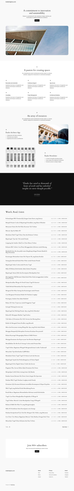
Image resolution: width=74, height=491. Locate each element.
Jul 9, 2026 (53, 339)
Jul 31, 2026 (53, 260)
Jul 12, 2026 (53, 331)
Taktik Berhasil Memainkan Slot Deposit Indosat (19, 286)
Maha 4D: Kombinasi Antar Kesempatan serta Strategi (20, 408)
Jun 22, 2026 (53, 408)
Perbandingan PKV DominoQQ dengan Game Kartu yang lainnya (24, 218)
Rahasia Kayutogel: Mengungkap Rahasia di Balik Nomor (21, 335)
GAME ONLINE (64, 218)
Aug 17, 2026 (53, 226)
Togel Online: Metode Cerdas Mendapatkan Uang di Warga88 (23, 400)
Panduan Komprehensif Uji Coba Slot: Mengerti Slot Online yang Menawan (27, 412)
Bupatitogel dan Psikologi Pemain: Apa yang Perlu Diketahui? (23, 311)
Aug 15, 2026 (53, 247)
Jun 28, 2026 (53, 376)
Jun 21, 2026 (53, 412)
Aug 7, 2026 (53, 256)
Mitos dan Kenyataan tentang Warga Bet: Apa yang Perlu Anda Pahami (25, 327)
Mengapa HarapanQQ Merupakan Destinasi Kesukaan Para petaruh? (24, 331)
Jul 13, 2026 (53, 327)
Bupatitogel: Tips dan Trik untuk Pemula (17, 239)
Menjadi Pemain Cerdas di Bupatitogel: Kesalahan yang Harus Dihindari (25, 222)
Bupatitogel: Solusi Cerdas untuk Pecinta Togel (19, 265)
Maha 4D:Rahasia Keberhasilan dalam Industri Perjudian (21, 269)
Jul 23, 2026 (53, 282)
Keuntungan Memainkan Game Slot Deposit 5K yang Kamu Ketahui (24, 256)
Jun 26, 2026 (53, 392)
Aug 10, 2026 (53, 251)
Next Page (65, 426)
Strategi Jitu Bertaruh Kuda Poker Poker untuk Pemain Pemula (23, 260)
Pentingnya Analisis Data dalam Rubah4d (17, 298)
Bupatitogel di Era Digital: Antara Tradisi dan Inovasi (20, 364)
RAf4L (60, 218)
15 (9, 426)
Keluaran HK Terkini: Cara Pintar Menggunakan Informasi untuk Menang (26, 247)
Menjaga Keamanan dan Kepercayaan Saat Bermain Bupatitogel (23, 339)
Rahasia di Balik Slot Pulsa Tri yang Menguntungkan (20, 404)
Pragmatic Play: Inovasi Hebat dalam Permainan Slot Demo (22, 368)
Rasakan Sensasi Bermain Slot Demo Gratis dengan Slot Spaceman (24, 376)
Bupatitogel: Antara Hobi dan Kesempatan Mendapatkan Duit (23, 273)
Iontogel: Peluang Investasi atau (14, 307)
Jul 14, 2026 (53, 319)
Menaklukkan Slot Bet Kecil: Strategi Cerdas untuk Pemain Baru (23, 343)
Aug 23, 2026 (53, 218)
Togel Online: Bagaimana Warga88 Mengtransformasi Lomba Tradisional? (26, 347)
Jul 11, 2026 (53, 335)
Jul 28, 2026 (53, 268)
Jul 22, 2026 (53, 286)
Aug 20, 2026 (53, 222)
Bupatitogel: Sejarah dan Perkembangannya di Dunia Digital (22, 360)
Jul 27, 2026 (53, 272)
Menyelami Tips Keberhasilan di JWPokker (18, 351)
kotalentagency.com (11, 1)
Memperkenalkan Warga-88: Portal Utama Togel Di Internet (22, 282)
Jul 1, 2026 (53, 359)
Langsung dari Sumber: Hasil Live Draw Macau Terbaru (21, 243)
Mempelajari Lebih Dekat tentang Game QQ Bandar (20, 372)
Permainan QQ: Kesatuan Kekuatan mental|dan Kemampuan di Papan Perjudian (28, 384)
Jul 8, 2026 (53, 343)
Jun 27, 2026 (53, 384)
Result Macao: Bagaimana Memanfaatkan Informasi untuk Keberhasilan (25, 392)
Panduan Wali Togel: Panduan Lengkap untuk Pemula (21, 380)
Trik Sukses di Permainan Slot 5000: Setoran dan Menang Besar (23, 319)
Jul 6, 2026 (53, 347)
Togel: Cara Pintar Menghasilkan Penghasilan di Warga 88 (22, 396)
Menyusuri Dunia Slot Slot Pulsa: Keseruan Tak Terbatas (21, 226)
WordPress (13, 484)
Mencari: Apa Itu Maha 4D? (13, 230)
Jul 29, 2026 (53, 264)
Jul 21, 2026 (53, 294)
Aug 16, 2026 (53, 234)
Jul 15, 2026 (53, 315)
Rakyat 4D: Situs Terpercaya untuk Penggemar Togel (20, 303)
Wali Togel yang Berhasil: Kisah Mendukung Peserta (20, 388)
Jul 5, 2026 (53, 351)
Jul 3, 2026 (53, 355)
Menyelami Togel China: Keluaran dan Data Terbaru (20, 421)
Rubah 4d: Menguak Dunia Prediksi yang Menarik (19, 323)
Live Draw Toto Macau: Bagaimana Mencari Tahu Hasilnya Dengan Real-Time (28, 417)
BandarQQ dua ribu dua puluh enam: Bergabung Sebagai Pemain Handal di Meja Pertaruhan (26, 251)
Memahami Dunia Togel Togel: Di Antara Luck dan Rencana (22, 355)
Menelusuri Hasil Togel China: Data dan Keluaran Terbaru (22, 235)
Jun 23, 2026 (53, 404)
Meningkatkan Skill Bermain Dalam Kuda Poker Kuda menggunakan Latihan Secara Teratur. (27, 277)
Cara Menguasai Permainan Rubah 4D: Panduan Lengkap (21, 294)
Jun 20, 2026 (53, 420)
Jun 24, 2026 (53, 396)
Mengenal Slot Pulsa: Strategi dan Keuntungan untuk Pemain (22, 290)
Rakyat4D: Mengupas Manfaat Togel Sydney (18, 315)
